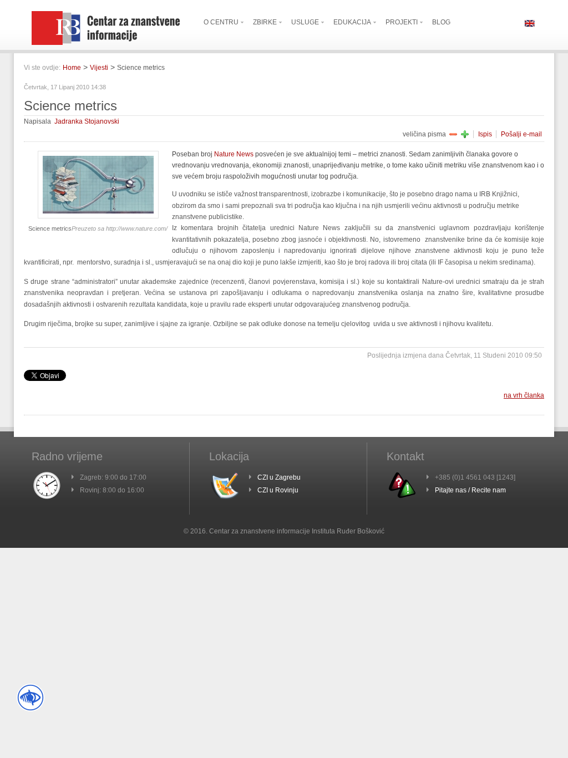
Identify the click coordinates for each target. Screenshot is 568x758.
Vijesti (99, 68)
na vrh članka (524, 395)
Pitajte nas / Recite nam (470, 490)
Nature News (233, 154)
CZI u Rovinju (277, 490)
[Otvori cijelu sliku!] (98, 216)
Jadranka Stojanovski (86, 121)
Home (72, 68)
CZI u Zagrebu (279, 477)
